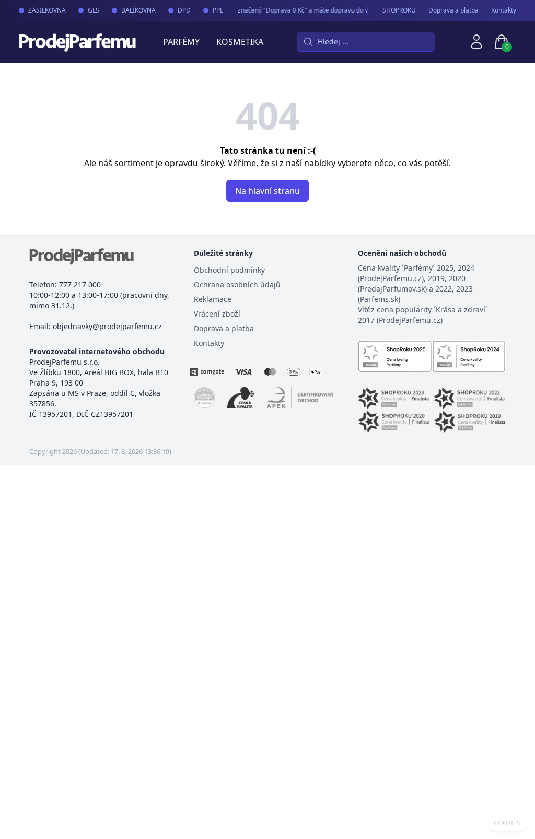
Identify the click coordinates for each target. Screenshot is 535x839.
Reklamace (212, 299)
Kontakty (503, 10)
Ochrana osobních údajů (237, 284)
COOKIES (507, 823)
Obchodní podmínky (229, 270)
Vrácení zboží (217, 314)
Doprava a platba (453, 10)
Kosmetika (239, 42)
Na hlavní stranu (267, 190)
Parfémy (181, 42)
